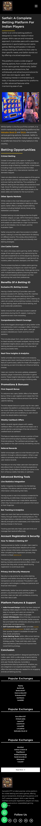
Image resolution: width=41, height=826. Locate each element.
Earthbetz (20, 698)
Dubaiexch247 (20, 695)
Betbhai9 (20, 688)
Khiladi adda (20, 719)
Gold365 (20, 700)
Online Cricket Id (20, 750)
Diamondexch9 (20, 693)
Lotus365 (20, 726)
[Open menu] (36, 6)
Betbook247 (20, 691)
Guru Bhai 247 (20, 717)
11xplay (20, 686)
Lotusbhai (20, 729)
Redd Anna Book (20, 757)
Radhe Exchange (20, 755)
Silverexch (20, 759)
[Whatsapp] (4, 812)
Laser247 (20, 721)
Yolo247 (20, 762)
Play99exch (20, 752)
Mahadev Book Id (20, 731)
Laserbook (21, 724)
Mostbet (20, 747)
